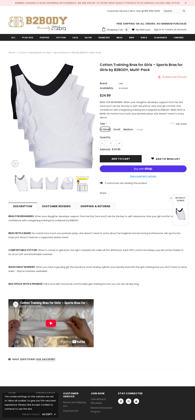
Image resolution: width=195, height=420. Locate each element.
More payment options (143, 176)
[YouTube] (136, 401)
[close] (185, 2)
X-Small (105, 129)
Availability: (107, 88)
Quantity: (105, 137)
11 (105, 183)
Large (139, 129)
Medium (128, 129)
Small (116, 129)
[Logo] (38, 22)
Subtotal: (105, 149)
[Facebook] (121, 401)
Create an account (176, 29)
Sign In (158, 29)
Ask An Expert (46, 359)
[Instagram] (128, 401)
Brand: (104, 83)
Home (11, 52)
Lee (121, 83)
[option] (51, 116)
